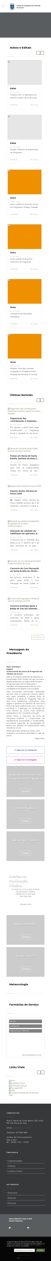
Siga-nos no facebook (26, 750)
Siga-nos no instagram (26, 760)
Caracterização (15, 1161)
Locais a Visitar (15, 1171)
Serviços (12, 1203)
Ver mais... (34, 105)
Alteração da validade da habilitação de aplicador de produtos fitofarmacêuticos (24, 533)
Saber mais (25, 904)
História (11, 1166)
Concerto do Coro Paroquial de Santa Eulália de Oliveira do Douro (24, 571)
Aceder (25, 791)
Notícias (12, 1198)
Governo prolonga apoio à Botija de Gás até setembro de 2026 (24, 608)
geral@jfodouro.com (22, 1128)
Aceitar (40, 1250)
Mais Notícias (37, 637)
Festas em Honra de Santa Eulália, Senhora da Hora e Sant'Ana (23, 458)
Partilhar (14, 105)
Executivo (12, 1193)
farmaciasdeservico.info (32, 1055)
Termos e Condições (35, 1246)
